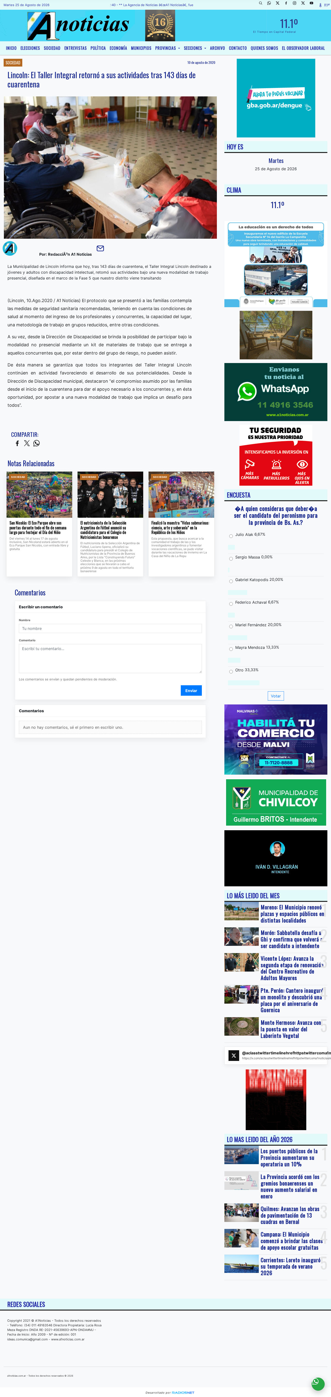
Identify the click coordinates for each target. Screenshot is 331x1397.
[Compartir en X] (27, 444)
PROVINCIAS (166, 48)
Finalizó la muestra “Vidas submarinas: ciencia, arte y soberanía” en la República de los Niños (180, 528)
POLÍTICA (98, 48)
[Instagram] (296, 5)
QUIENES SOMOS (264, 48)
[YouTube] (313, 5)
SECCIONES (193, 48)
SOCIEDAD (52, 48)
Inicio (11, 48)
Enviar (191, 690)
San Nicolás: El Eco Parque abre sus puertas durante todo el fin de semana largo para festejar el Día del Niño (37, 528)
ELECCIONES (30, 48)
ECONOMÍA (118, 48)
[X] (279, 5)
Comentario (27, 640)
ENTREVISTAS (75, 48)
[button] (262, 5)
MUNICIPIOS (141, 48)
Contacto (238, 48)
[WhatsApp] (271, 5)
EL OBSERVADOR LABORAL (303, 48)
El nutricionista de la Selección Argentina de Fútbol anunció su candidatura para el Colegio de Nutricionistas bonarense (103, 530)
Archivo (217, 48)
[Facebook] (288, 5)
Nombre (24, 620)
